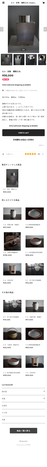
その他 (4, 413)
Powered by (21, 445)
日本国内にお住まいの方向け (23, 140)
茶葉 (3, 420)
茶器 (3, 399)
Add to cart (23, 133)
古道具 (4, 406)
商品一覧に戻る (23, 431)
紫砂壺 (4, 392)
